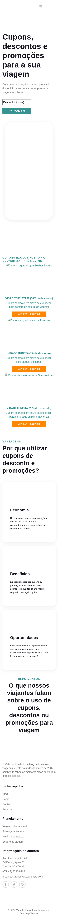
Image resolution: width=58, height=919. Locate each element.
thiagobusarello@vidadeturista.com (22, 876)
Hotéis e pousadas (13, 836)
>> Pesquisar (17, 110)
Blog (5, 794)
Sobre (5, 799)
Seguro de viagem (12, 841)
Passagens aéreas (13, 831)
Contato (6, 804)
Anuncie (7, 809)
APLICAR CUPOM (29, 314)
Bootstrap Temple (29, 913)
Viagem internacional (14, 826)
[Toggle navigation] (40, 6)
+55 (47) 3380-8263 (13, 871)
